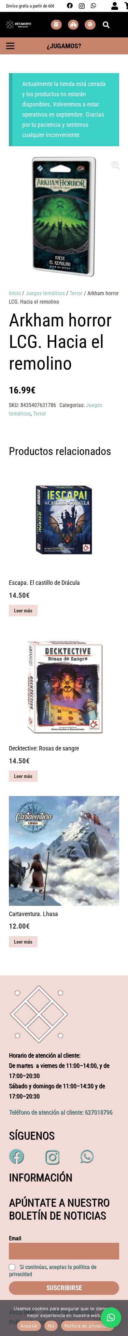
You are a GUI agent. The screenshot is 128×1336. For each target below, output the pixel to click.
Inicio (15, 293)
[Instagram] (82, 6)
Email (15, 1238)
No (51, 1326)
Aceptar (29, 1326)
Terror (76, 293)
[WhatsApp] (93, 6)
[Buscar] (106, 24)
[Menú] (10, 45)
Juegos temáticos (45, 293)
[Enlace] (18, 24)
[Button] (56, 25)
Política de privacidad (88, 1326)
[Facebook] (70, 6)
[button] (116, 165)
